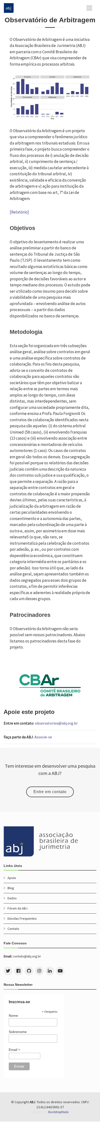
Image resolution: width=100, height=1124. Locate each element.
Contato (13, 928)
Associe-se (43, 736)
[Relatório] (19, 212)
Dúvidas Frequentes (22, 918)
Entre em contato (50, 792)
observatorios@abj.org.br (56, 723)
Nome (13, 1015)
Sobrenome (18, 1032)
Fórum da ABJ (17, 908)
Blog (11, 888)
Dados (12, 898)
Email (14, 1050)
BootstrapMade (58, 1112)
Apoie (12, 878)
